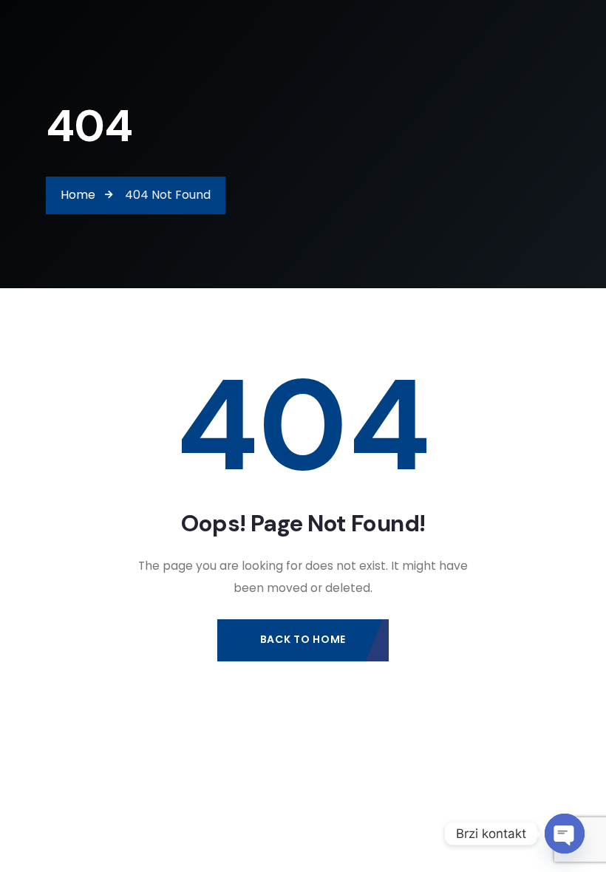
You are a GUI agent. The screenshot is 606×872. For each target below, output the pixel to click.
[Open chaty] (565, 834)
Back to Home (303, 639)
